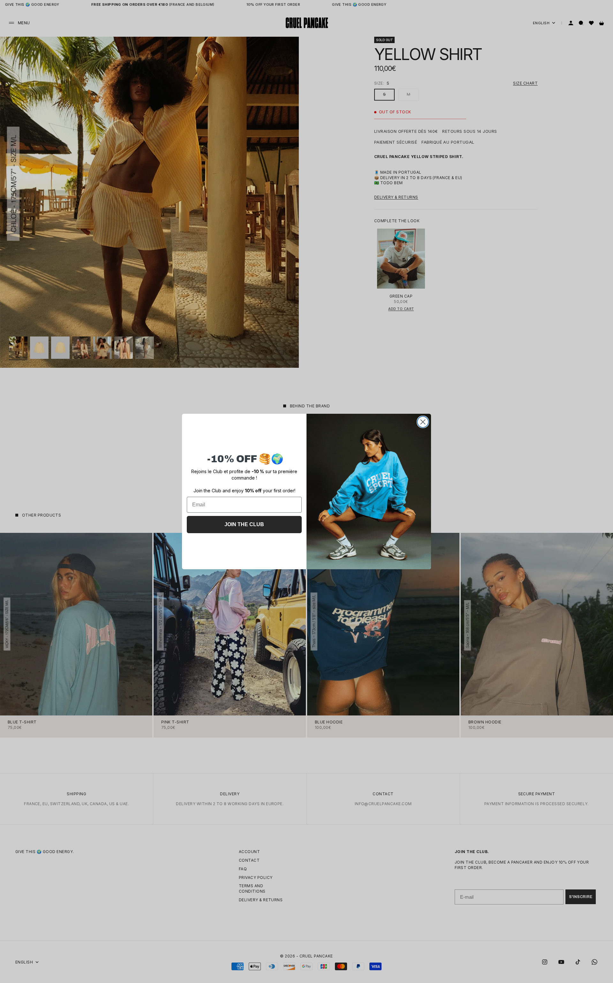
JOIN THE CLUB (244, 524)
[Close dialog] (422, 421)
